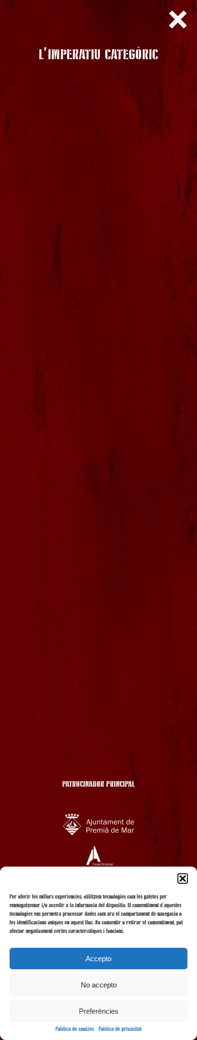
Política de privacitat (120, 1029)
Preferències (99, 1011)
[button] (182, 878)
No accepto (99, 985)
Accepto (98, 958)
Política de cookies (74, 1029)
